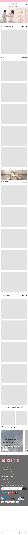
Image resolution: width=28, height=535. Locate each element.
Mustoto (10, 474)
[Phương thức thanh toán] (10, 502)
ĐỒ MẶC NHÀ (5, 295)
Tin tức (3, 426)
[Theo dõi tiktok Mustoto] (16, 492)
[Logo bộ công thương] (12, 498)
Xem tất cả (24, 26)
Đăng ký (24, 488)
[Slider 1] (14, 15)
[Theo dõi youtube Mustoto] (12, 492)
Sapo (18, 474)
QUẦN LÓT (4, 182)
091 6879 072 (11, 469)
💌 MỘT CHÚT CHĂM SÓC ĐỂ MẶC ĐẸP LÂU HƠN (11, 447)
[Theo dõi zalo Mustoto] (5, 492)
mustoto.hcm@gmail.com (10, 471)
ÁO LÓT (3, 57)
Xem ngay (5, 450)
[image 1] (14, 174)
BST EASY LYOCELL (7, 26)
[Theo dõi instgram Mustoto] (9, 492)
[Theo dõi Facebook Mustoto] (2, 492)
